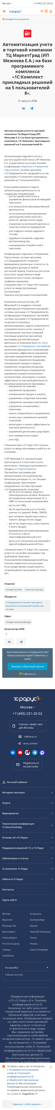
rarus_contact (30, 743)
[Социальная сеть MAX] (42, 752)
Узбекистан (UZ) (14, 974)
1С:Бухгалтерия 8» (26, 469)
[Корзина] (46, 11)
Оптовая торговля (14, 589)
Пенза (33, 937)
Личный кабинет (17, 782)
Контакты (8, 889)
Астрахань (35, 913)
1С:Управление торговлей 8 (34, 346)
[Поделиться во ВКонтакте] (24, 109)
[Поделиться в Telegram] (31, 109)
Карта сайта (9, 900)
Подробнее (28, 1093)
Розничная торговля (34, 589)
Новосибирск (9, 937)
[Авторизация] (51, 11)
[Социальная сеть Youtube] (20, 752)
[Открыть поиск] (42, 11)
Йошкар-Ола (9, 925)
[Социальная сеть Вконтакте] (12, 752)
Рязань (34, 943)
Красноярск (8, 931)
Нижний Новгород (40, 931)
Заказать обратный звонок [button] (27, 666)
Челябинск (8, 955)
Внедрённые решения (17, 19)
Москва (6, 913)
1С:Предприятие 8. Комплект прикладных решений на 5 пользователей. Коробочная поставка (24, 606)
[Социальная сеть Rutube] (27, 752)
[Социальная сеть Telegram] (34, 752)
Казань (34, 925)
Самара (6, 949)
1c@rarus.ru (29, 673)
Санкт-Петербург (39, 949)
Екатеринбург (37, 919)
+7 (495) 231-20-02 (43, 3)
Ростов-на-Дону (10, 943)
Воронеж (7, 919)
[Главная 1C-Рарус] (23, 11)
